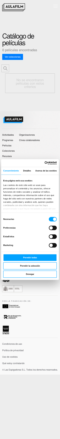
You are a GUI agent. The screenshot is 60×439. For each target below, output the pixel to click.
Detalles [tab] (27, 170)
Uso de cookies (10, 356)
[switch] (53, 228)
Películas (6, 145)
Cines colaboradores (29, 140)
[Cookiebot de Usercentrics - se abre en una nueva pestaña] (44, 163)
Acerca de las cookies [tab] (46, 170)
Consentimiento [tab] (11, 170)
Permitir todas (30, 257)
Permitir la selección (30, 266)
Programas (7, 140)
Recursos (7, 156)
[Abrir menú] (55, 6)
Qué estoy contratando (13, 363)
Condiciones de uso (12, 343)
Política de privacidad (13, 350)
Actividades (8, 134)
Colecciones (8, 150)
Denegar (30, 274)
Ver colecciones (13, 56)
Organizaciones (27, 134)
